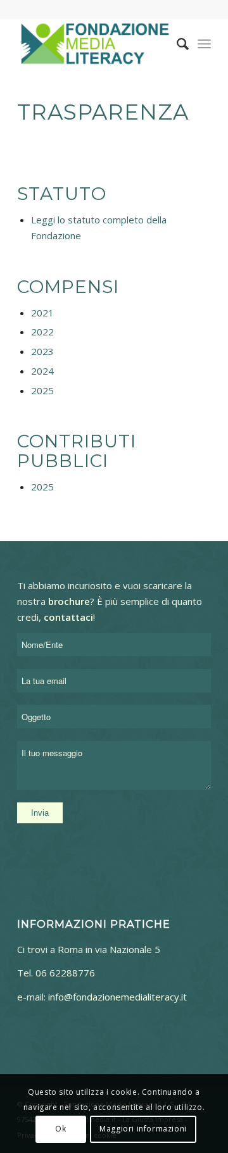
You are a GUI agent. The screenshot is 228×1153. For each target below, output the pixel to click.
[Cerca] (176, 43)
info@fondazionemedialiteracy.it (117, 996)
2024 (42, 371)
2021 (42, 312)
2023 (42, 351)
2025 (42, 390)
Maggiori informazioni (143, 1128)
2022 (42, 331)
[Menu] (204, 43)
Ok (60, 1128)
